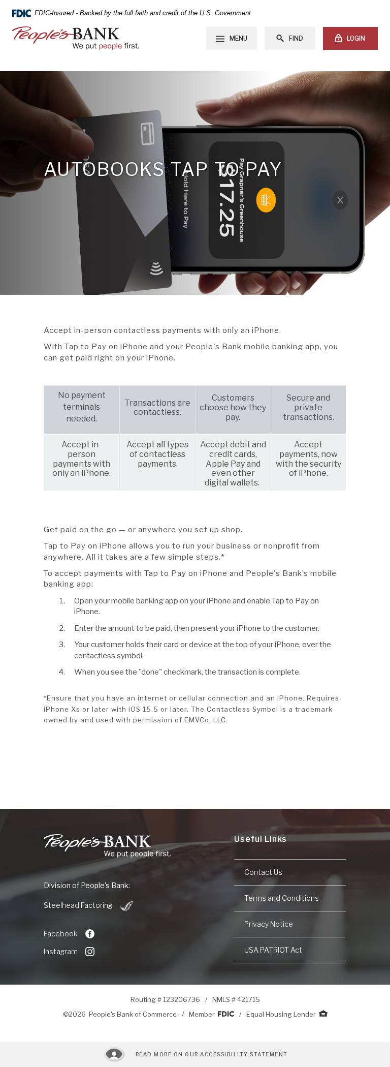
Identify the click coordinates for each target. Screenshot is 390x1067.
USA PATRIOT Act (273, 950)
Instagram (61, 951)
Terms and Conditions (281, 898)
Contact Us (263, 872)
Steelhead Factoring (89, 905)
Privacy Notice (268, 924)
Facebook (61, 933)
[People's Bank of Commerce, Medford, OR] (75, 38)
